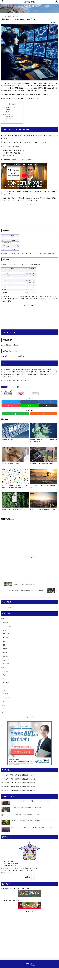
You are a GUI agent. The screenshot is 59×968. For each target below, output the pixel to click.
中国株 (5, 652)
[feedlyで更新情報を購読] (15, 413)
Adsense (5, 693)
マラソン (4, 675)
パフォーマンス (8, 114)
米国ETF (5, 645)
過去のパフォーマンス (11, 118)
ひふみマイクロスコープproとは (12, 107)
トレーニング (7, 686)
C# (4, 701)
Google (3, 690)
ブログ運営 (4, 671)
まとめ (6, 121)
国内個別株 (6, 634)
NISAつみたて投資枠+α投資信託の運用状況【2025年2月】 (18, 790)
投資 (2, 619)
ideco (4, 630)
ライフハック (5, 660)
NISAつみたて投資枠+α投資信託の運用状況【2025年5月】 (18, 783)
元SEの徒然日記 (29, 2)
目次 (10, 104)
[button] (56, 607)
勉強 (2, 712)
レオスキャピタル (23, 386)
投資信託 (4, 386)
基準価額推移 (9, 116)
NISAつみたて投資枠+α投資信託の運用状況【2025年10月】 (18, 779)
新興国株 (5, 656)
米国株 (5, 649)
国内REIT (5, 637)
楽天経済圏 (6, 663)
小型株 (10, 386)
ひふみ (30, 386)
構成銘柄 (8, 112)
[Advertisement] (29, 216)
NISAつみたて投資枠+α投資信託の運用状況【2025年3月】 (18, 786)
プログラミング (6, 697)
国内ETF (5, 641)
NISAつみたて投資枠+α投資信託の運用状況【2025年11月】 (18, 775)
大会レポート (7, 682)
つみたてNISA (7, 626)
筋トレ (5, 678)
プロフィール (9, 872)
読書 (2, 667)
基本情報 (8, 109)
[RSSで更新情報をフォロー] (43, 413)
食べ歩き (4, 705)
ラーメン (5, 708)
